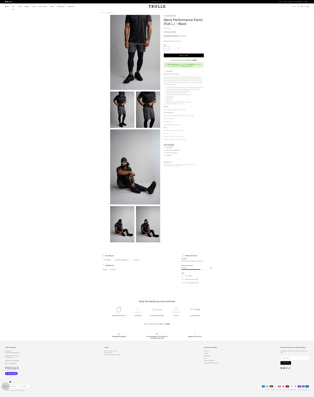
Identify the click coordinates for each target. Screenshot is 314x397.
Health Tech (110, 12)
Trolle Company (12, 390)
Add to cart (183, 55)
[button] (6, 386)
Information (71, 6)
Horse (33, 6)
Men (13, 6)
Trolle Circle (290, 1)
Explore (52, 6)
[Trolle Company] (157, 6)
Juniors (20, 6)
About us (281, 1)
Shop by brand (43, 6)
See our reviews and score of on (184, 60)
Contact (285, 1)
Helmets (27, 6)
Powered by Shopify (20, 390)
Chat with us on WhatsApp (12, 360)
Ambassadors (61, 6)
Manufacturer (167, 162)
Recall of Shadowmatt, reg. (211, 363)
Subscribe (286, 362)
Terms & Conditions (209, 360)
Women (7, 6)
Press (205, 358)
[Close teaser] (10, 382)
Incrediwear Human (171, 15)
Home (102, 12)
